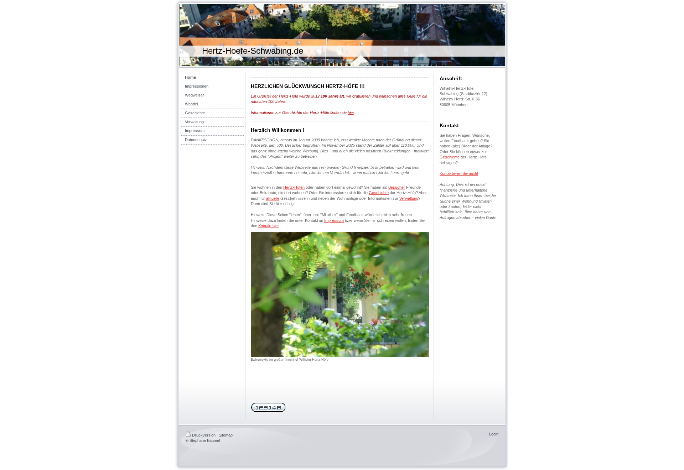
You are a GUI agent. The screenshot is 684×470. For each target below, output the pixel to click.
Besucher (396, 187)
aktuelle (272, 198)
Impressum (334, 220)
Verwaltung (408, 198)
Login (493, 434)
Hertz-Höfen (294, 187)
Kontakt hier (268, 226)
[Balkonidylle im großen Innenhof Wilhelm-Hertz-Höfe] (340, 294)
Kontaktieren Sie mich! (459, 173)
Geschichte (379, 192)
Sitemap (226, 435)
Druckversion (204, 435)
